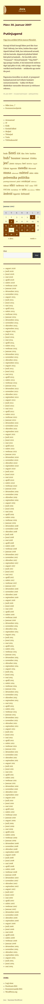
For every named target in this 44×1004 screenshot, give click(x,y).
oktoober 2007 (11, 883)
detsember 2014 (11, 657)
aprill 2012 (9, 740)
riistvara (33, 181)
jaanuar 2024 (10, 351)
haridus (33, 154)
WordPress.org (11, 992)
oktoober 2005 (11, 952)
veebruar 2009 (11, 838)
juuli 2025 (9, 300)
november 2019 (11, 494)
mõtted (23, 173)
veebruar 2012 (11, 746)
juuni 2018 (9, 537)
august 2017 (10, 566)
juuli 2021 (9, 437)
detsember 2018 (11, 526)
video (38, 190)
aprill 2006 (9, 935)
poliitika (35, 94)
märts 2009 (10, 835)
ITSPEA (33, 158)
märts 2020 (10, 483)
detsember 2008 (12, 843)
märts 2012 (9, 743)
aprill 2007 (9, 901)
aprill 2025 (9, 308)
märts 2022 (10, 414)
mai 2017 (9, 574)
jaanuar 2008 (10, 875)
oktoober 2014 (11, 663)
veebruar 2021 (11, 451)
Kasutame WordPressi (15, 1000)
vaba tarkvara (31, 190)
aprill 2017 (9, 577)
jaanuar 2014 (10, 689)
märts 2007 (10, 903)
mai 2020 (9, 477)
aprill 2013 (9, 706)
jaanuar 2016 (10, 620)
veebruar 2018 (11, 549)
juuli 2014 (9, 672)
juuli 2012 (9, 732)
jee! (6, 163)
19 (27, 226)
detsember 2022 (12, 389)
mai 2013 (9, 703)
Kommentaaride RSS (13, 989)
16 (11, 226)
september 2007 (12, 886)
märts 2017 (9, 580)
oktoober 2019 (11, 497)
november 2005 (11, 949)
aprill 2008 (9, 866)
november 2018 (11, 529)
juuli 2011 (9, 766)
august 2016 (10, 600)
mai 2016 (9, 609)
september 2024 (12, 328)
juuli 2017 (9, 569)
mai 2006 (9, 932)
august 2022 (10, 400)
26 (27, 230)
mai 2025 (9, 306)
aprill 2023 (9, 377)
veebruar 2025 (11, 314)
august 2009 (10, 820)
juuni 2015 (9, 640)
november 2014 (11, 660)
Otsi (5, 251)
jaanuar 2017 (10, 586)
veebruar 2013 (11, 712)
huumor (16, 158)
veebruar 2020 (11, 486)
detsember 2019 (11, 492)
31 (16, 234)
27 (33, 230)
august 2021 (10, 434)
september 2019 (11, 500)
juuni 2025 (9, 303)
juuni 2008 (9, 861)
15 (6, 226)
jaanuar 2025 (10, 317)
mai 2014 (9, 677)
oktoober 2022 (11, 394)
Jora (4, 1000)
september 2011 (11, 760)
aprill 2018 (9, 543)
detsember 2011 (11, 752)
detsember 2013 (11, 692)
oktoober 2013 (11, 697)
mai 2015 (9, 643)
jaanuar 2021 (10, 454)
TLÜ (26, 186)
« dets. (11, 239)
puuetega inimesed (9, 181)
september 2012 (11, 726)
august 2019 (10, 503)
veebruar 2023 (11, 383)
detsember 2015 (11, 623)
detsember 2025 (12, 291)
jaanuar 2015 (10, 655)
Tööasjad (9, 134)
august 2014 (10, 669)
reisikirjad (25, 181)
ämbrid (7, 193)
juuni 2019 (9, 509)
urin (24, 189)
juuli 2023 (9, 368)
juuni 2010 (9, 803)
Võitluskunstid (11, 140)
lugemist (13, 168)
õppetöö (16, 194)
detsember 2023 (12, 354)
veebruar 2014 (11, 686)
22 (6, 230)
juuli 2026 (9, 271)
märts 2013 (9, 709)
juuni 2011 (9, 769)
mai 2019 (9, 512)
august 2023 (10, 366)
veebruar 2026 (11, 286)
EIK (18, 153)
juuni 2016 (9, 606)
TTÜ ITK (6, 190)
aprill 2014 (9, 680)
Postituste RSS (11, 986)
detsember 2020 (12, 457)
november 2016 (11, 592)
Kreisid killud (10, 129)
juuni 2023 (9, 371)
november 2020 (11, 460)
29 (6, 234)
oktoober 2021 (11, 429)
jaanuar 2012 (10, 749)
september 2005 (12, 955)
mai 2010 (9, 806)
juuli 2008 (9, 858)
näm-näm (33, 173)
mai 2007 (9, 898)
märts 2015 (9, 649)
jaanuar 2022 (10, 420)
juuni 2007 (9, 895)
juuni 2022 (9, 406)
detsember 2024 (12, 320)
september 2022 (12, 397)
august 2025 (10, 297)
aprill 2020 (9, 480)
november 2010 (11, 789)
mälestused (15, 173)
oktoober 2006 (11, 918)
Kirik (7, 126)
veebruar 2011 (10, 780)
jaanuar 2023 (10, 386)
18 (22, 226)
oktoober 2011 (11, 758)
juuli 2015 (9, 637)
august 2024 (10, 331)
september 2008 (12, 852)
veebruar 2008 (11, 872)
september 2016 (11, 597)
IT (6, 123)
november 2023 (11, 357)
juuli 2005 (9, 961)
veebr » (33, 239)
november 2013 (11, 695)
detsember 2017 (11, 554)
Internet (25, 158)
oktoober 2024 (11, 326)
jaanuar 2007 (10, 909)
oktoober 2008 (11, 849)
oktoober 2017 (11, 560)
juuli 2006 (9, 926)
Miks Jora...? (10, 105)
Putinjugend (12, 33)
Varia (7, 137)
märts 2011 (9, 778)
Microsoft (32, 168)
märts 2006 (10, 938)
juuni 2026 (9, 274)
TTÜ (35, 186)
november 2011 (11, 755)
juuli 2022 (9, 403)
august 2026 (10, 268)
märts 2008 (10, 869)
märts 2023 (10, 380)
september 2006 (12, 921)
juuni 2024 (9, 337)
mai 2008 (9, 863)
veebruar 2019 (11, 520)
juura (12, 163)
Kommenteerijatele (13, 108)
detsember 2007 (12, 878)
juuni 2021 (9, 440)
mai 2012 (9, 738)
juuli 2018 (9, 534)
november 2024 (11, 323)
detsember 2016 (11, 589)
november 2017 (11, 557)
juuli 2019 (9, 506)
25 (22, 230)
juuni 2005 (9, 964)
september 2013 (11, 700)
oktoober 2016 (11, 594)
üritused (25, 194)
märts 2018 (9, 546)
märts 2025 (10, 311)
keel (24, 163)
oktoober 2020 (11, 463)
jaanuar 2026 (10, 288)
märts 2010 (9, 812)
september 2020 (12, 466)
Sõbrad (6, 186)
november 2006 (11, 915)
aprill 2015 (9, 646)
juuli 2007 (9, 892)
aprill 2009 (9, 832)
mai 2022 (9, 409)
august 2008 (10, 855)
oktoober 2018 (11, 532)
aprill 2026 (9, 280)
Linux (6, 168)
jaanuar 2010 (10, 818)
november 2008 (11, 846)
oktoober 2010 (11, 792)
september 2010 (11, 795)
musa (7, 173)
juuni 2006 (9, 929)
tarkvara (20, 185)
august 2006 (10, 923)
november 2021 (11, 426)
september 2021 (11, 431)
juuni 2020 (9, 474)
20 (33, 226)
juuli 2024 (9, 334)
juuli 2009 (9, 823)
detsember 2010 (11, 786)
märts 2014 (9, 683)
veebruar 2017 (11, 583)
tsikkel (31, 186)
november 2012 (11, 720)
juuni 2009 (9, 826)
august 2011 (10, 763)
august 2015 (10, 635)
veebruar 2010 (11, 815)
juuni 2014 (9, 675)
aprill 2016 (9, 612)
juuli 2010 (9, 800)
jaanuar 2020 (10, 489)
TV (20, 190)
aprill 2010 (9, 809)
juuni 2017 (9, 572)
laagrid (35, 163)
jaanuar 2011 (10, 783)
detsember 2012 (11, 718)
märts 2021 (9, 449)
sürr (12, 185)
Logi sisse (9, 983)
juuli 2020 (9, 471)
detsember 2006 (12, 912)
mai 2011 (8, 772)
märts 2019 (10, 517)
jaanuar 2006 (10, 943)
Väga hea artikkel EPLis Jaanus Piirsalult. (19, 40)
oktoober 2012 (11, 723)
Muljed (24, 94)
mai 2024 (9, 340)
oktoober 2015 (11, 629)
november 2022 (11, 391)
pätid (30, 94)
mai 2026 (9, 277)
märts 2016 (10, 615)
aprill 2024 (9, 343)
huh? (6, 158)
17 (17, 226)
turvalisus (14, 190)
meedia (23, 168)
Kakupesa (18, 164)
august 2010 (10, 798)
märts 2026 (10, 283)
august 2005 (10, 958)
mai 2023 (9, 374)
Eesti (12, 153)
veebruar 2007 (11, 906)
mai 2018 (9, 540)
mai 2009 (9, 829)
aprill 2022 (9, 411)
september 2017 (11, 563)
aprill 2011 (9, 775)
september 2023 (12, 363)
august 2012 (10, 729)
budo (5, 153)
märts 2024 (10, 346)
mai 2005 (9, 966)
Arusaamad (18, 94)
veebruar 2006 (11, 941)
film (22, 154)
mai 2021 (9, 443)
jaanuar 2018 (10, 552)
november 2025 (11, 294)
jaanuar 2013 (10, 715)
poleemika (10, 177)
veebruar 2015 (11, 652)
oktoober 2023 (11, 360)
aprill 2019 (9, 514)
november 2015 (11, 626)
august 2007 (10, 889)
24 (17, 230)
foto (27, 154)
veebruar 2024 (11, 348)
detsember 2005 (12, 946)
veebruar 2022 (11, 417)
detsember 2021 (11, 423)
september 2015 (11, 632)
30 (11, 234)
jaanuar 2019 (10, 523)
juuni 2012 (9, 735)
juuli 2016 (9, 603)
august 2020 (10, 469)
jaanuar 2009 (10, 841)
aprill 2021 (9, 446)
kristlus (29, 164)
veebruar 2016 (11, 617)
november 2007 (11, 881)
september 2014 (11, 666)
